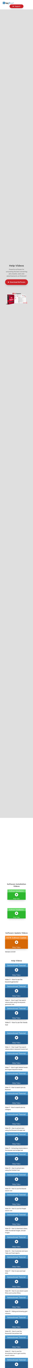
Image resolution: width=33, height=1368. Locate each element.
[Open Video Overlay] (16, 894)
